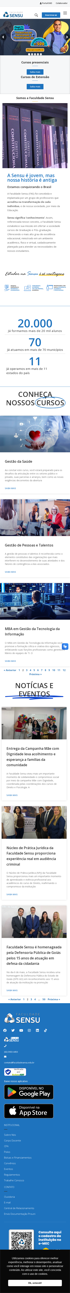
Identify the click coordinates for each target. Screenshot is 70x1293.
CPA (6, 1146)
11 (58, 670)
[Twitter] (13, 1030)
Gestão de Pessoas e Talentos (29, 545)
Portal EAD (47, 3)
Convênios (10, 1163)
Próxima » (35, 674)
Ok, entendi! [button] (35, 1283)
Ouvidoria (9, 1196)
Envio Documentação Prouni (19, 1213)
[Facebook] (5, 1030)
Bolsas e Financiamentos (18, 1157)
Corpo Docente (12, 1140)
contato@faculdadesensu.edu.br (19, 1062)
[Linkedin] (37, 1030)
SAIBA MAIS (10, 488)
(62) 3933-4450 (11, 1052)
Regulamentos (12, 1174)
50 (43, 999)
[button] (32, 165)
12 (64, 670)
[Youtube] (21, 1030)
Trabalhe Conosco (14, 1180)
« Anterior (10, 670)
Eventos (8, 1169)
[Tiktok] (45, 1030)
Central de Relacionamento (19, 1208)
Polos (7, 1151)
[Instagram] (29, 1030)
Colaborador (62, 3)
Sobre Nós (10, 1134)
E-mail (7, 1202)
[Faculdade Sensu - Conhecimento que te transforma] (13, 14)
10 (53, 670)
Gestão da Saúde (18, 461)
